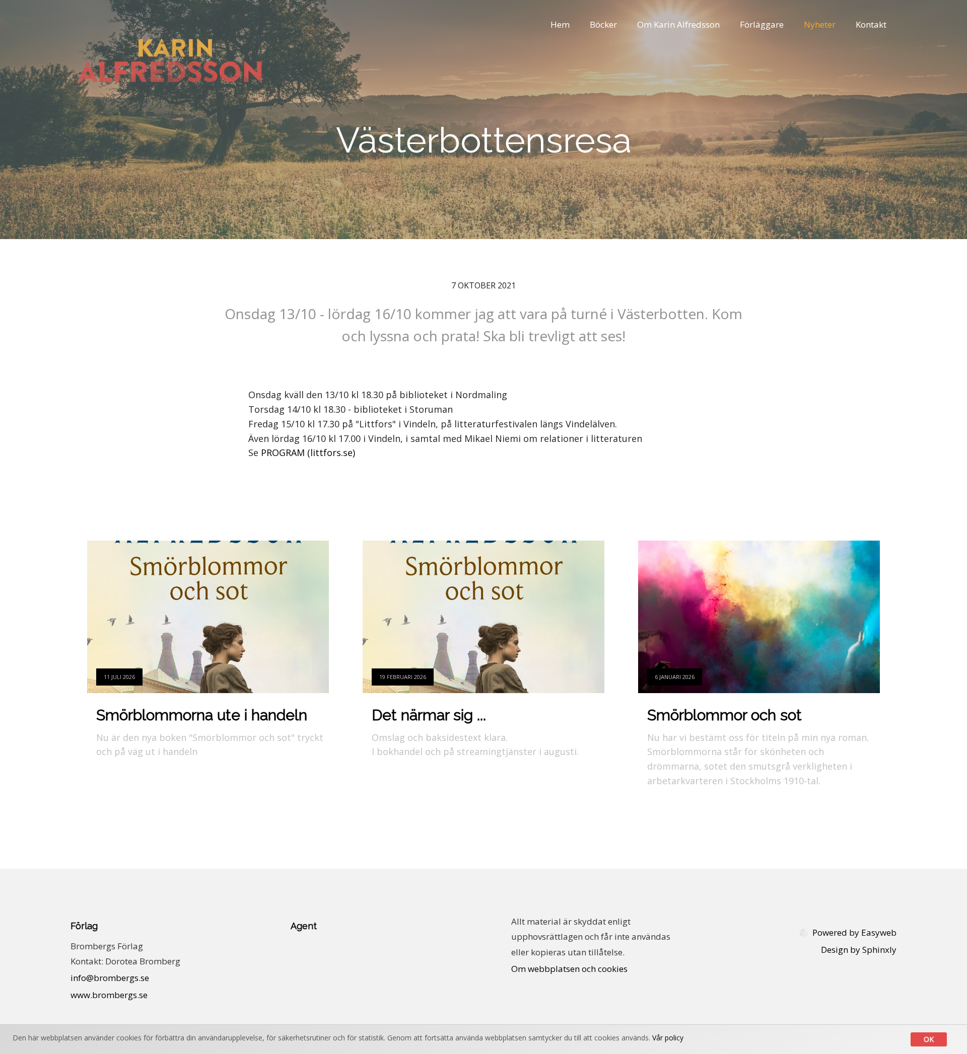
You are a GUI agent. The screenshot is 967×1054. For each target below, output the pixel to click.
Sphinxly (879, 949)
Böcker (603, 24)
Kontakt (871, 24)
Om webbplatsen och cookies (569, 968)
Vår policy (667, 1037)
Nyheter (820, 24)
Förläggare (762, 24)
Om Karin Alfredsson (678, 24)
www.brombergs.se (109, 995)
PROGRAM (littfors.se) (308, 452)
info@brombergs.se (110, 978)
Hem (560, 24)
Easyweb (878, 932)
